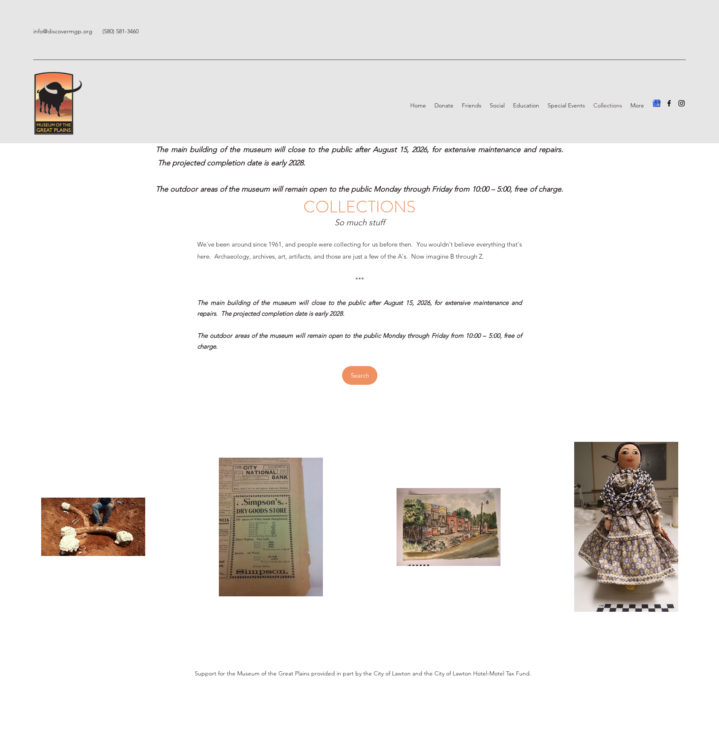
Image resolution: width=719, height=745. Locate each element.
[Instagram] (681, 103)
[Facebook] (669, 103)
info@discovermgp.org (62, 31)
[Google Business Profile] (656, 103)
